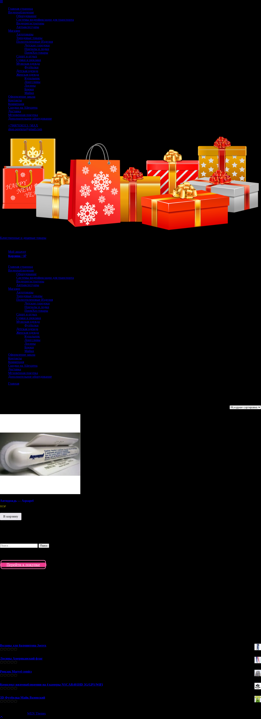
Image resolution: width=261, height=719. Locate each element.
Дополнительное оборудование (30, 118)
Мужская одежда (28, 63)
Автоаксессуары (27, 27)
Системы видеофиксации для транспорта (45, 19)
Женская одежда (27, 74)
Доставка (14, 111)
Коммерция (16, 104)
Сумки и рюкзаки (28, 60)
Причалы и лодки (36, 49)
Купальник (32, 78)
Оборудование (26, 16)
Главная (13, 383)
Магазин (14, 30)
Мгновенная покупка (23, 115)
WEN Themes (36, 713)
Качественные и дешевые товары (23, 238)
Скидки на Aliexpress (23, 107)
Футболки (31, 67)
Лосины (30, 85)
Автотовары (24, 34)
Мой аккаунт (17, 251)
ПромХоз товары (36, 52)
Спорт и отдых (26, 56)
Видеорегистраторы (30, 23)
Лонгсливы (32, 82)
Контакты (15, 100)
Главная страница (20, 8)
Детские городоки (37, 45)
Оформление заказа (21, 96)
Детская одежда (27, 71)
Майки (29, 93)
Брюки (29, 89)
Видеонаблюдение (21, 12)
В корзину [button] (10, 516)
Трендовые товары (29, 38)
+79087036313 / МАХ (23, 125)
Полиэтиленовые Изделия (34, 41)
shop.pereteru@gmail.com (25, 129)
